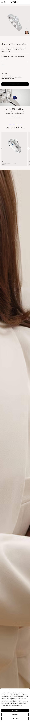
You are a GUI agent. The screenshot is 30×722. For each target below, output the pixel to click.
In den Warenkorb (15, 84)
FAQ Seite (16, 77)
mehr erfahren (15, 117)
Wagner (4, 162)
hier (21, 705)
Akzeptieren (15, 710)
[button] (28, 21)
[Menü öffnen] (2, 2)
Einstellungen (15, 718)
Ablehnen (15, 714)
